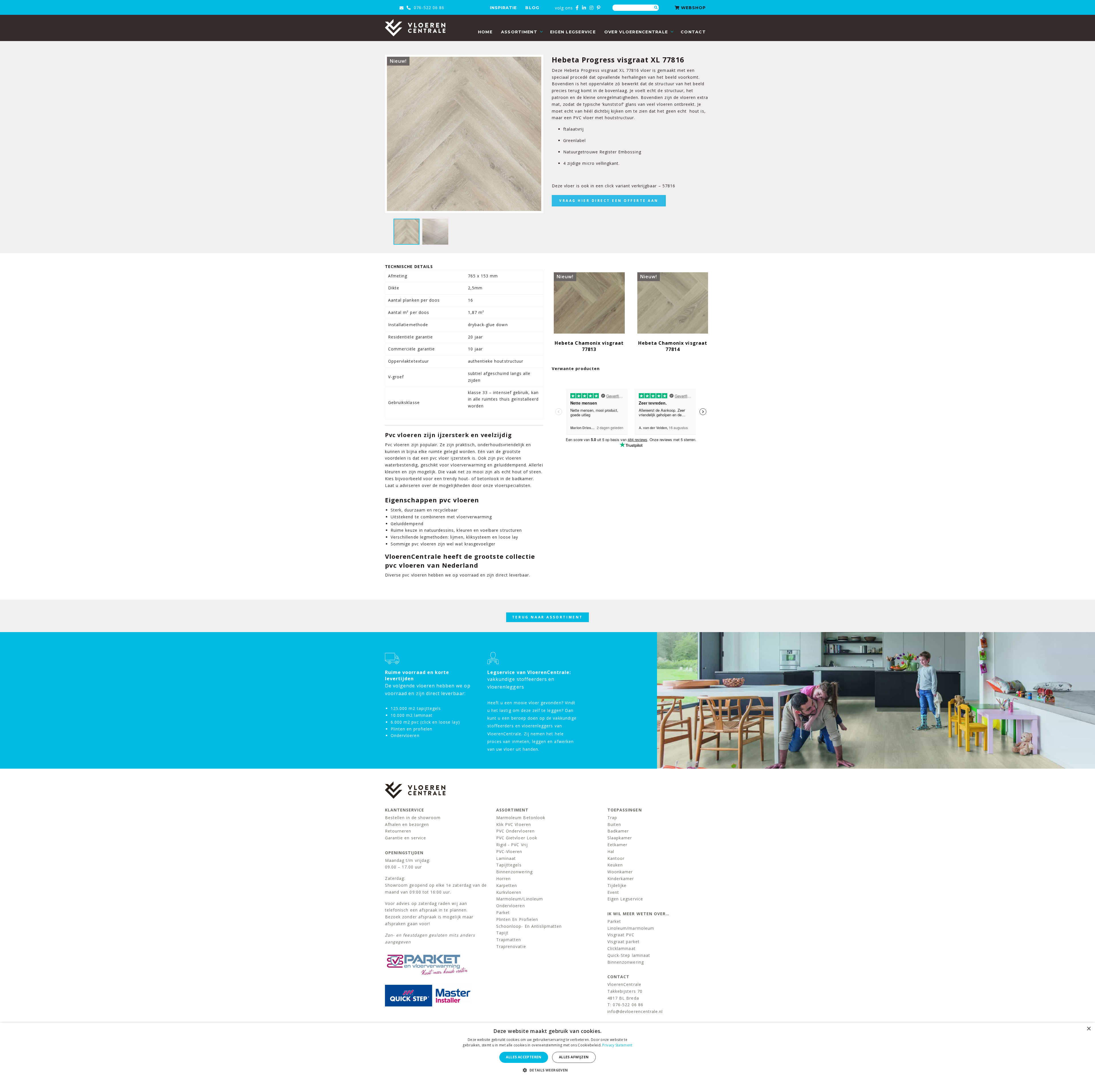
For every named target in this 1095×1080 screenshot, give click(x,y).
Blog (532, 7)
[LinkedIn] (584, 7)
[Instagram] (591, 7)
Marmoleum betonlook (520, 817)
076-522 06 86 (428, 7)
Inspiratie (503, 7)
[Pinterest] (599, 7)
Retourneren (398, 831)
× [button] (1088, 1029)
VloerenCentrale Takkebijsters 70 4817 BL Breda (624, 991)
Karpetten (506, 885)
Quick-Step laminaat (628, 955)
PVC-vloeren (509, 851)
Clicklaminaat (621, 948)
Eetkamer (617, 844)
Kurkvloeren (509, 892)
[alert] (547, 1051)
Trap (612, 817)
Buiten (614, 824)
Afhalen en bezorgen (407, 824)
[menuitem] (485, 32)
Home (485, 31)
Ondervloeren (510, 905)
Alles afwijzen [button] (574, 1057)
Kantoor (615, 858)
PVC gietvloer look (516, 838)
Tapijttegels (509, 865)
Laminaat (506, 858)
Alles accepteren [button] (523, 1057)
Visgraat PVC (620, 934)
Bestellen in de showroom (413, 817)
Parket (503, 912)
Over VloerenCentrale (636, 31)
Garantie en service (405, 838)
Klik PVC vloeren (513, 824)
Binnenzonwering (514, 871)
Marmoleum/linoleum (519, 899)
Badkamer (618, 831)
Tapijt (502, 932)
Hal (610, 851)
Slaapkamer (619, 838)
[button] (547, 1070)
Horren (503, 878)
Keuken (615, 865)
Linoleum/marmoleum (630, 928)
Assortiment (519, 31)
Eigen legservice (573, 31)
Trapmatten (508, 939)
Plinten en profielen (517, 919)
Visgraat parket (623, 941)
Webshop (693, 7)
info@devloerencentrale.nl (635, 1011)
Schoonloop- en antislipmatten (529, 926)
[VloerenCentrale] (415, 27)
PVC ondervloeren (515, 831)
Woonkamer (620, 871)
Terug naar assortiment (547, 617)
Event (613, 892)
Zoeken (656, 7)
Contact (693, 31)
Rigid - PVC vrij (512, 844)
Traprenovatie (511, 946)
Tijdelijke (617, 885)
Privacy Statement (617, 1045)
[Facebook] (577, 7)
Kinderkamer (620, 878)
